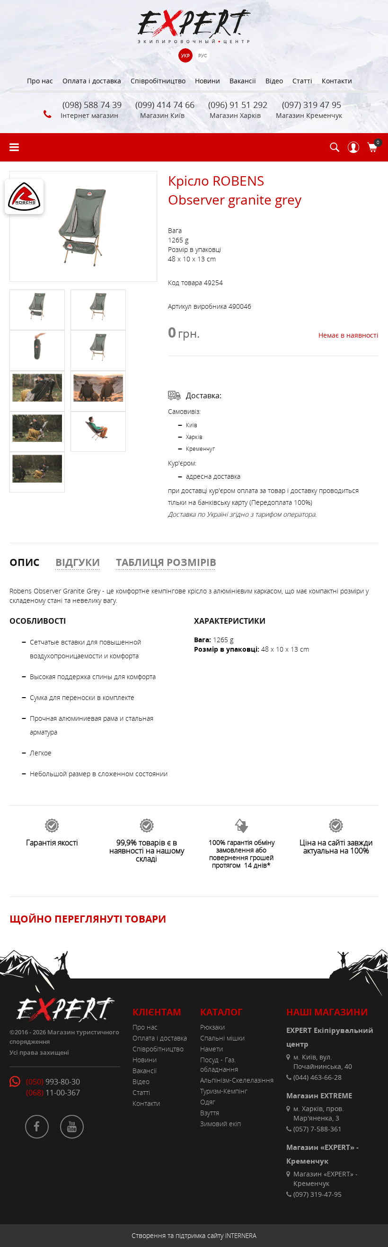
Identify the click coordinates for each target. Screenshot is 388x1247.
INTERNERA (240, 1235)
